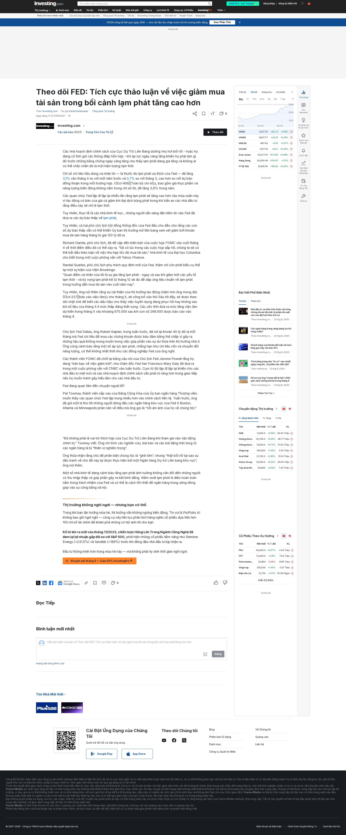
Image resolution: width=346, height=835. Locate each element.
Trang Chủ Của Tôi (97, 132)
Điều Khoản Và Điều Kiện (269, 826)
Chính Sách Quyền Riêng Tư (302, 826)
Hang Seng (244, 160)
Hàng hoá (200, 15)
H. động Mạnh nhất (248, 418)
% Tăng (267, 418)
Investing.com (69, 125)
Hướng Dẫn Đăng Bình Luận (50, 663)
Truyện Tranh (185, 15)
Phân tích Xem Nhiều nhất (50, 15)
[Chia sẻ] (195, 113)
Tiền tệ (130, 15)
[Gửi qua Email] (104, 582)
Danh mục (215, 744)
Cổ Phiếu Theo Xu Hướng (256, 536)
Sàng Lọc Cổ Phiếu (183, 10)
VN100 (242, 137)
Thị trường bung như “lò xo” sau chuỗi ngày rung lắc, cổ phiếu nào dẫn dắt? (270, 363)
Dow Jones (245, 154)
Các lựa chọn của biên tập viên (84, 15)
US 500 (243, 149)
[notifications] (302, 3)
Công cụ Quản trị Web (222, 751)
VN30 (242, 131)
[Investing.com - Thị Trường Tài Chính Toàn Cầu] (49, 3)
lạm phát (109, 218)
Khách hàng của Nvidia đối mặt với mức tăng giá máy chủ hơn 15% (271, 346)
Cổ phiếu (280, 92)
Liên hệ (259, 744)
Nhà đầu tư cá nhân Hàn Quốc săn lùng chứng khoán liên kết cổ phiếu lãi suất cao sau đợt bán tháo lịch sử (271, 312)
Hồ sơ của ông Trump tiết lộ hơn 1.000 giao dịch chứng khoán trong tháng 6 (270, 379)
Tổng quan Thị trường (113, 15)
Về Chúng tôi (263, 729)
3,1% (66, 178)
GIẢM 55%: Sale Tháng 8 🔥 (243, 3)
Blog (212, 729)
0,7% (131, 178)
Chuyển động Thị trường (256, 409)
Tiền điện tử (170, 15)
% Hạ (278, 418)
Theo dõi (217, 132)
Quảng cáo (262, 736)
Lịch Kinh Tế (163, 10)
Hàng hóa (266, 92)
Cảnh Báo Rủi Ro (331, 826)
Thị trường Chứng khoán (149, 15)
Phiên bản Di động (220, 736)
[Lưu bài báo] (203, 113)
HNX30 (243, 143)
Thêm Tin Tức (264, 393)
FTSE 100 (244, 166)
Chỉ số (253, 92)
